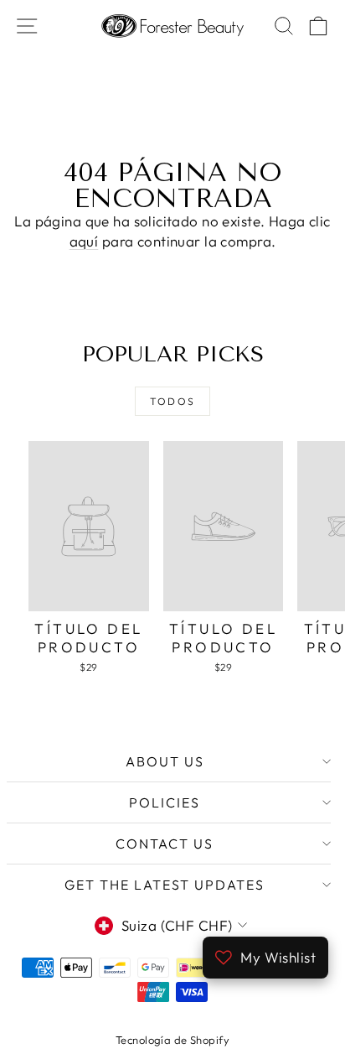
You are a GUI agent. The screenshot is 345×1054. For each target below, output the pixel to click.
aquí (84, 241)
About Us (165, 761)
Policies (164, 802)
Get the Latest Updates (164, 884)
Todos (173, 401)
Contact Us (165, 843)
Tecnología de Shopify (172, 1039)
